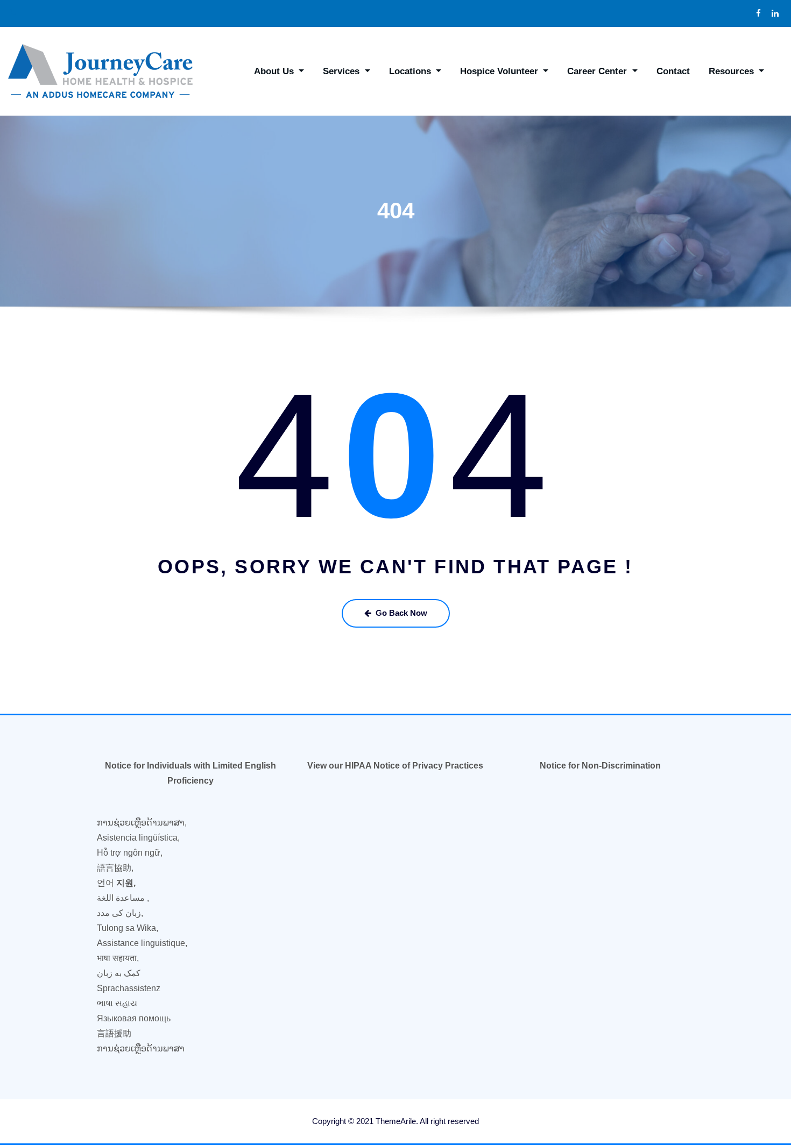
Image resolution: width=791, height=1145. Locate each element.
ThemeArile (396, 1121)
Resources (733, 71)
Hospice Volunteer (500, 71)
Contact (673, 71)
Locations (411, 71)
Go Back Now (401, 612)
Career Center (598, 71)
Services (342, 71)
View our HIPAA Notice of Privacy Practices (395, 765)
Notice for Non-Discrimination (600, 765)
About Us (275, 71)
